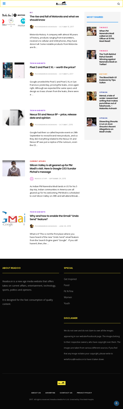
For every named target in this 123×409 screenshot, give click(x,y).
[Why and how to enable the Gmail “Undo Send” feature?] (13, 219)
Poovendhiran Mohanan (46, 27)
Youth (67, 303)
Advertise (50, 392)
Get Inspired (70, 279)
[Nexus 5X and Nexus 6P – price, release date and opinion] (13, 118)
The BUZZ (103, 27)
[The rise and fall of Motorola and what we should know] (13, 20)
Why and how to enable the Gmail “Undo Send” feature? (54, 217)
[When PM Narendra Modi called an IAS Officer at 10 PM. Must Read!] (91, 31)
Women (68, 297)
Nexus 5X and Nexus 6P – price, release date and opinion (53, 116)
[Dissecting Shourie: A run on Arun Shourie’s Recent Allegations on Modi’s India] (91, 121)
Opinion (103, 92)
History (103, 74)
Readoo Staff (41, 178)
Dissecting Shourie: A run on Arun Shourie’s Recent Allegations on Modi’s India (108, 126)
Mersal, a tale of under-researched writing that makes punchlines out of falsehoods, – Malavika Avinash (108, 102)
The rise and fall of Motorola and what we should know (54, 18)
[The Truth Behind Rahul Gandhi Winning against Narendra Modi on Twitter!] (91, 54)
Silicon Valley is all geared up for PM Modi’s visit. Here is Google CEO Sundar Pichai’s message (53, 168)
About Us (36, 392)
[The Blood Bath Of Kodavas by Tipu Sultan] (91, 77)
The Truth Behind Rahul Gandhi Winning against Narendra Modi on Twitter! (108, 59)
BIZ (31, 12)
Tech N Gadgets (37, 63)
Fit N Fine (68, 291)
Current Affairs (38, 161)
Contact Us (66, 392)
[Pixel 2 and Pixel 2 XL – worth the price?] (13, 70)
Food (66, 285)
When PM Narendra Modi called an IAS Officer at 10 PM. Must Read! (106, 36)
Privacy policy (84, 392)
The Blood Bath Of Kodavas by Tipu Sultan (107, 80)
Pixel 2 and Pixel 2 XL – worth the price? (53, 67)
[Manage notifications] (116, 403)
